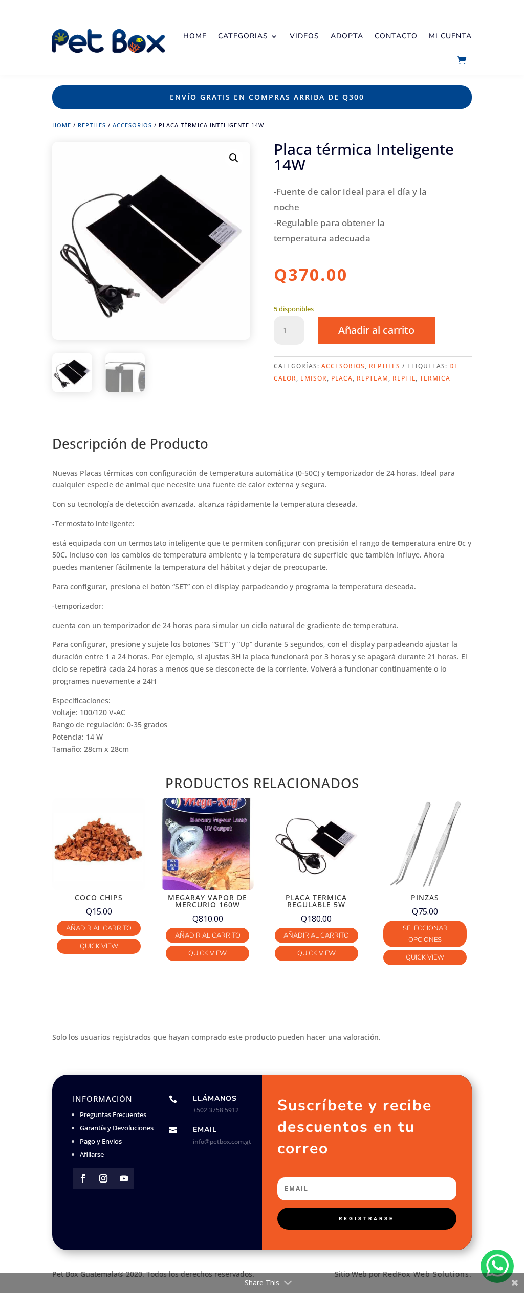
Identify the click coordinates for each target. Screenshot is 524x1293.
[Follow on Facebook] (83, 1178)
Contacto (396, 36)
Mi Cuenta (450, 36)
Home (195, 36)
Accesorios (132, 125)
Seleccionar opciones (425, 934)
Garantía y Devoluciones (117, 1127)
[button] (234, 158)
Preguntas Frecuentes (113, 1114)
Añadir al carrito (376, 330)
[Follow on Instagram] (103, 1178)
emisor (313, 378)
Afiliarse (92, 1154)
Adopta (347, 36)
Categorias (243, 36)
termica (435, 378)
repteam (372, 378)
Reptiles (92, 125)
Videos (304, 36)
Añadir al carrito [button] (99, 928)
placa (342, 378)
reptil (404, 378)
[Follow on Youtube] (124, 1178)
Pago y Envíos (101, 1141)
